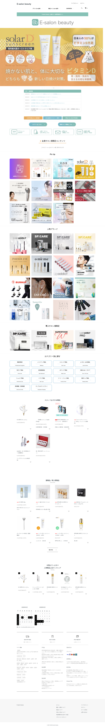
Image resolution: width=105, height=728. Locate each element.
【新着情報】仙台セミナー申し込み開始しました (40, 106)
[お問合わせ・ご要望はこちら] (63, 134)
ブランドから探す (37, 8)
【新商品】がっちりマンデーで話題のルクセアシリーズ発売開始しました (45, 94)
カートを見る (84, 709)
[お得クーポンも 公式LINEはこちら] (41, 134)
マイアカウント (74, 3)
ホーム (57, 705)
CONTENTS (69, 8)
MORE (51, 550)
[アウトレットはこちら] (20, 134)
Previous (19, 578)
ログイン (82, 3)
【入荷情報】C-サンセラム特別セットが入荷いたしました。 (43, 100)
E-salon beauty (24, 3)
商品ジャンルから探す (53, 8)
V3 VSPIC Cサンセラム (22, 419)
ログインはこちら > (38, 124)
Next (86, 578)
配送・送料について (60, 707)
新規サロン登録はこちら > (67, 124)
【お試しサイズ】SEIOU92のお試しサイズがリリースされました (44, 97)
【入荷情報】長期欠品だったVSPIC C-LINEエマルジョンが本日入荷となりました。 (47, 103)
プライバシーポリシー (61, 717)
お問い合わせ (84, 712)
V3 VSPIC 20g (22, 502)
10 (62, 87)
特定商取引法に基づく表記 (62, 714)
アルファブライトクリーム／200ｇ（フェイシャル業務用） (81, 421)
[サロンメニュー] (85, 134)
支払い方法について (60, 712)
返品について (59, 709)
